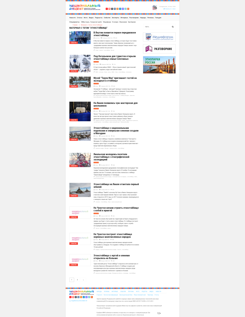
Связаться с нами (170, 9)
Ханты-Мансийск (98, 97)
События (73, 42)
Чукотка (97, 228)
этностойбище (107, 50)
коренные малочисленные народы (103, 95)
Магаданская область (117, 273)
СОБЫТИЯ (123, 291)
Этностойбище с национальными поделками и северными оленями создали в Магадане (116, 131)
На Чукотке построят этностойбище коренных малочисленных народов (113, 235)
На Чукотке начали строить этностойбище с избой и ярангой (116, 209)
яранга (109, 228)
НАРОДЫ (99, 291)
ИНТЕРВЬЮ (115, 291)
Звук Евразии (132, 22)
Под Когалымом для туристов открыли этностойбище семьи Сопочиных (115, 57)
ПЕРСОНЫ (131, 291)
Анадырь (98, 249)
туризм (101, 50)
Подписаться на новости (79, 301)
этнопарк (98, 202)
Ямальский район (125, 122)
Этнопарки (115, 22)
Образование (123, 22)
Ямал (135, 176)
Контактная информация (111, 295)
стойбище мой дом (124, 95)
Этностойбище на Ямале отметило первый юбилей (116, 185)
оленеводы (125, 273)
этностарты (105, 97)
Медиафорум (107, 22)
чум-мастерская (97, 122)
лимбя (123, 120)
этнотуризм (128, 72)
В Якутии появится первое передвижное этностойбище (115, 34)
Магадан (107, 148)
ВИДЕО (151, 291)
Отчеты (157, 295)
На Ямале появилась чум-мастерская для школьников (116, 104)
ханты (109, 72)
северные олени (113, 148)
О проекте (99, 295)
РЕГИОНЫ (106, 291)
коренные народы (100, 148)
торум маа (132, 95)
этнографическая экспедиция (119, 176)
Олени (97, 50)
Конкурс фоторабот (96, 22)
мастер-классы (115, 95)
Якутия (112, 50)
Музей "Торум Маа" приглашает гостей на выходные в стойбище (115, 79)
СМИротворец (85, 22)
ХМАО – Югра (115, 72)
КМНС (97, 72)
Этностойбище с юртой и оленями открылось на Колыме (112, 256)
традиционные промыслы (132, 120)
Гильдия (158, 18)
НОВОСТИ (158, 291)
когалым (101, 72)
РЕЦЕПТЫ (144, 291)
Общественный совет (140, 295)
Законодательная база (125, 295)
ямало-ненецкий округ (114, 122)
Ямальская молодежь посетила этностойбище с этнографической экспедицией (111, 157)
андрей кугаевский (100, 120)
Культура (74, 71)
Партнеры (150, 295)
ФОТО (137, 291)
